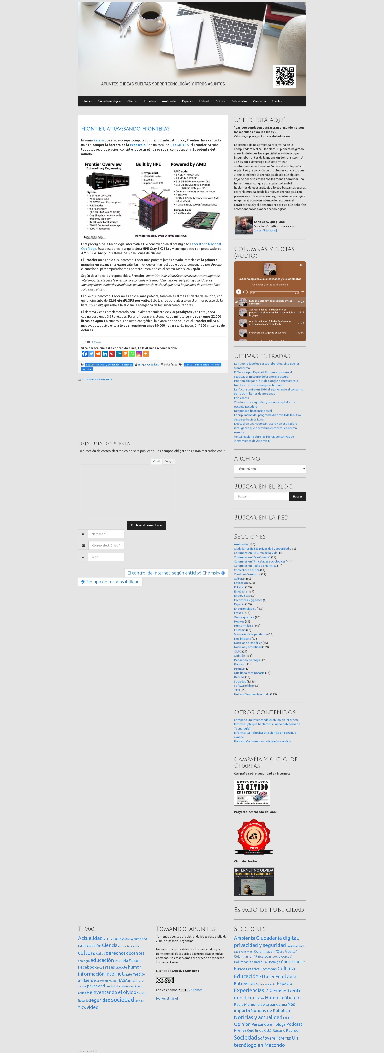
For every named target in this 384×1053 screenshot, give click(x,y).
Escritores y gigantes (248, 600)
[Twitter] (91, 354)
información (91, 974)
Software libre (244, 685)
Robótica (150, 101)
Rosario (83, 1000)
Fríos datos (241, 398)
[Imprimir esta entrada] (79, 379)
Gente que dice (244, 617)
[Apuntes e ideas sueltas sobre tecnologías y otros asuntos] (192, 48)
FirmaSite (91, 1051)
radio (134, 986)
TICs (82, 1007)
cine (120, 946)
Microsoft (102, 980)
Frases (238, 613)
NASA (122, 980)
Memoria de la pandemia (251, 634)
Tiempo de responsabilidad (112, 581)
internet (114, 974)
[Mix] (125, 354)
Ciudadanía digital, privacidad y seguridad (261, 548)
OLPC (238, 651)
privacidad (96, 986)
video (93, 1007)
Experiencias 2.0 (245, 608)
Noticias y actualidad (248, 647)
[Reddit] (98, 354)
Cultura (239, 578)
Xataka (99, 140)
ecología (84, 961)
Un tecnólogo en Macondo (252, 694)
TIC (142, 1001)
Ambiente (169, 101)
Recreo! (239, 677)
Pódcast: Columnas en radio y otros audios (262, 741)
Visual (156, 461)
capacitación (89, 945)
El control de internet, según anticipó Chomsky (174, 572)
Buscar (297, 496)
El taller (239, 587)
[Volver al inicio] (167, 998)
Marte (128, 974)
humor (134, 967)
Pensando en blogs (247, 660)
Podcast (239, 664)
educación (102, 960)
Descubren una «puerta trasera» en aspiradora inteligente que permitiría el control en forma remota (265, 428)
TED (237, 690)
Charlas (132, 101)
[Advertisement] (108, 411)
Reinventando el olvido (111, 992)
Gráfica (220, 101)
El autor (277, 101)
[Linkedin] (105, 354)
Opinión (239, 655)
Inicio (88, 101)
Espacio (187, 101)
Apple (106, 939)
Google (121, 967)
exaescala (137, 145)
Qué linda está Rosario (249, 673)
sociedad (122, 999)
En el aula (240, 591)
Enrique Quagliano (148, 364)
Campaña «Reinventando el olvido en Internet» (266, 720)
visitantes (195, 990)
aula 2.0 (121, 939)
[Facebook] (85, 354)
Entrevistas (239, 101)
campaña (140, 939)
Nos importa (242, 638)
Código (169, 461)
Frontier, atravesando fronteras (125, 129)
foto (99, 967)
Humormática (243, 625)
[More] (146, 354)
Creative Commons (247, 574)
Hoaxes (239, 621)
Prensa (239, 668)
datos (100, 953)
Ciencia (110, 945)
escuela (121, 960)
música (113, 981)
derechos (116, 953)
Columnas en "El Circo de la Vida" (256, 553)
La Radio (240, 630)
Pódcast (204, 101)
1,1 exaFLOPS (179, 145)
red (140, 986)
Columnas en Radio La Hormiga (255, 565)
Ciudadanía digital (109, 101)
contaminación (131, 946)
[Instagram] (139, 354)
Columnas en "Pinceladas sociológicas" (260, 561)
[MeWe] (119, 354)
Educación (241, 583)
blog (130, 939)
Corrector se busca (247, 570)
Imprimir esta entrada (97, 379)
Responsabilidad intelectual (253, 410)
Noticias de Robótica (248, 643)
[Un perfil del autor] (265, 230)
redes (82, 993)
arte (112, 939)
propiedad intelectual (118, 986)
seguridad (100, 1000)
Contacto (259, 101)
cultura (87, 953)
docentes (135, 953)
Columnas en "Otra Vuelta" (252, 557)
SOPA (137, 1001)
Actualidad (90, 938)
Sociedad (240, 681)
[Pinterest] (112, 354)
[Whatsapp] (132, 354)
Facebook (87, 967)
